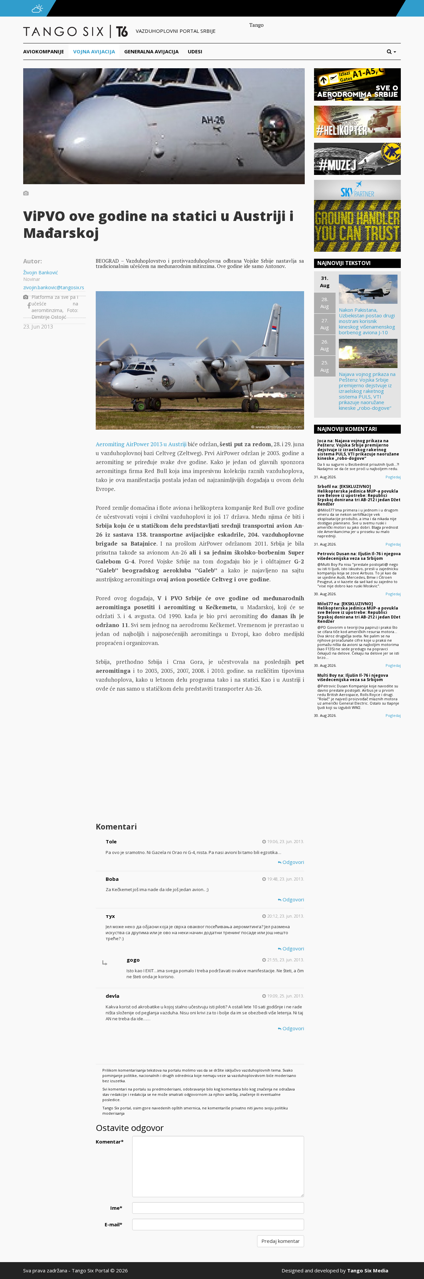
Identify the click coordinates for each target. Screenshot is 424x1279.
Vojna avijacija (94, 51)
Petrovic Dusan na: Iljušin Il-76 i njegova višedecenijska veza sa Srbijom (359, 556)
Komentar (110, 1141)
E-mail (113, 1224)
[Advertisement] (200, 767)
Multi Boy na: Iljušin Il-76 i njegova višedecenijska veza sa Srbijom (352, 677)
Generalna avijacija (151, 51)
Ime (116, 1207)
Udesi (195, 51)
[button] (394, 51)
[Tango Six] (76, 30)
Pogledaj (393, 476)
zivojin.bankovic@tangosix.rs (53, 287)
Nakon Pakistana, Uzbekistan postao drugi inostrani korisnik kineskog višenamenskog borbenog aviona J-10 (367, 321)
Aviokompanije (43, 51)
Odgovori (292, 862)
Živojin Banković (40, 272)
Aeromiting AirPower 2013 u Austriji (141, 444)
